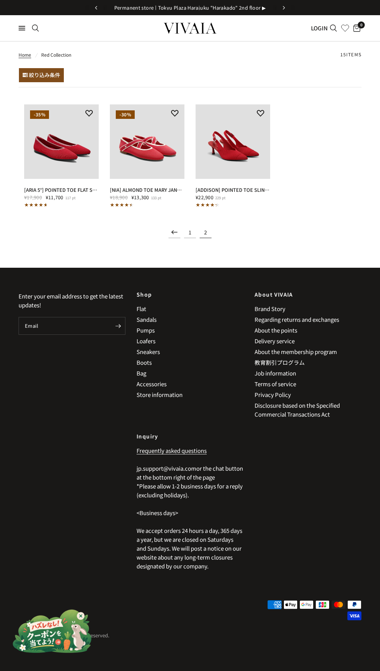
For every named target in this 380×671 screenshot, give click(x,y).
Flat (141, 309)
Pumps (146, 330)
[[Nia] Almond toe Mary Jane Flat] (147, 141)
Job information (275, 373)
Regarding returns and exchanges (297, 319)
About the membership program (296, 351)
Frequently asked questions (172, 450)
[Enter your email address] (118, 326)
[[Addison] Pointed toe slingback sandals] (233, 141)
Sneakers (148, 351)
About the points (276, 330)
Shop (144, 294)
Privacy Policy (273, 394)
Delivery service (275, 341)
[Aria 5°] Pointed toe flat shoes (61, 189)
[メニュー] (22, 28)
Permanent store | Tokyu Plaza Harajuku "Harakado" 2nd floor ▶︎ (190, 7)
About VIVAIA (274, 294)
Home (25, 54)
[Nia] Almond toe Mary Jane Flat (147, 189)
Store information (160, 394)
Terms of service (275, 384)
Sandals (147, 319)
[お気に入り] (345, 28)
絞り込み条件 (44, 75)
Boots (144, 362)
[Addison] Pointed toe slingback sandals (233, 189)
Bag (141, 373)
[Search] (35, 28)
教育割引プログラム (280, 362)
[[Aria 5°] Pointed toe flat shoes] (61, 141)
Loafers (146, 341)
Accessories (152, 384)
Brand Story (270, 309)
